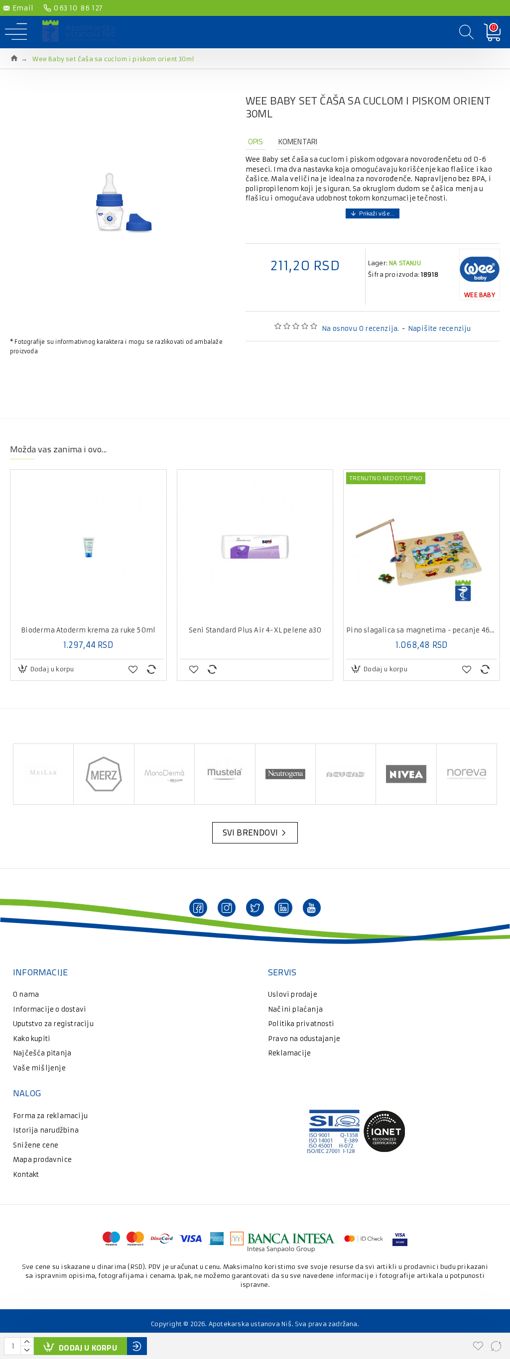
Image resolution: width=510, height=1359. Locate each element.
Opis (255, 141)
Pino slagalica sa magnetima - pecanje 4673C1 (421, 630)
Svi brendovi (250, 832)
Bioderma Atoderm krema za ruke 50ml (88, 630)
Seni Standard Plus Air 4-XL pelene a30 (255, 630)
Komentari (298, 141)
